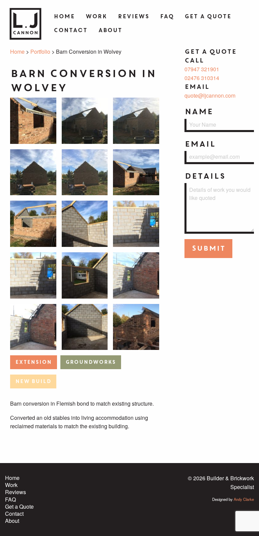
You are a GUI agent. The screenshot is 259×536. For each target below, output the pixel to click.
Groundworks (90, 362)
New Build (33, 381)
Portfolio (40, 51)
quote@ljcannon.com (209, 95)
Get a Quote (207, 16)
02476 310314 (201, 78)
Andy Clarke (244, 499)
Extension (33, 362)
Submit (208, 248)
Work (96, 16)
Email (199, 144)
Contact (70, 30)
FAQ (167, 16)
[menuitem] (64, 17)
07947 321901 (201, 69)
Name (198, 111)
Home (64, 16)
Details (204, 176)
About (110, 30)
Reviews (133, 16)
